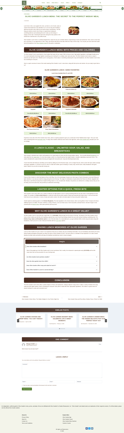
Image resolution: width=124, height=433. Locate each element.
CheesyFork (21, 321)
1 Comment (26, 20)
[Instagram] (92, 428)
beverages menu (42, 139)
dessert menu (35, 204)
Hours (62, 2)
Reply (100, 344)
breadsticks (93, 155)
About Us (24, 419)
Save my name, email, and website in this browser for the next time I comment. (40, 385)
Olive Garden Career (68, 419)
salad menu (36, 157)
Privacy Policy (25, 417)
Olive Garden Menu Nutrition (69, 421)
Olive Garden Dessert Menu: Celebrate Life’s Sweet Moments (62, 318)
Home (43, 2)
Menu (48, 2)
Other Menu (27, 14)
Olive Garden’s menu (42, 43)
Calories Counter (67, 423)
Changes (80, 2)
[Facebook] (87, 428)
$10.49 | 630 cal (33, 133)
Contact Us (24, 421)
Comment (25, 364)
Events (74, 2)
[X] (89, 428)
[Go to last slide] (18, 320)
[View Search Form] (100, 3)
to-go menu (58, 220)
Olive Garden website (14, 408)
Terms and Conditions (27, 423)
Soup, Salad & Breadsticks (52, 129)
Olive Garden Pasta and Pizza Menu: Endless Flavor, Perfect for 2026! (85, 298)
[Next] (106, 320)
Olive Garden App (67, 417)
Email (51, 381)
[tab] (59, 328)
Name (24, 381)
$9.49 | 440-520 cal (52, 133)
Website (79, 381)
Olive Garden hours (85, 139)
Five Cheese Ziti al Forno (33, 129)
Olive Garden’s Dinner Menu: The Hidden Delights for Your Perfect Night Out (40, 298)
